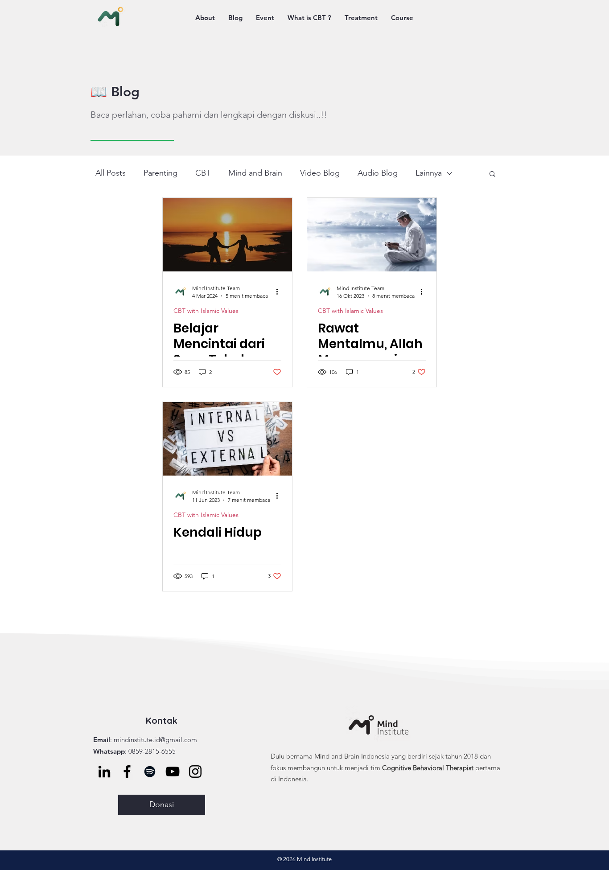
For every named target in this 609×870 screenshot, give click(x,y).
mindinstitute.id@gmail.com (155, 739)
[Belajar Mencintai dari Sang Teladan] (227, 234)
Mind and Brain (255, 173)
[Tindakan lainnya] (280, 291)
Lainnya (429, 173)
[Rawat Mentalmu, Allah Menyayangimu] (371, 234)
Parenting (160, 173)
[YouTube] (172, 771)
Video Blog (320, 173)
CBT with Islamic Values (206, 311)
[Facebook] (127, 771)
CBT (202, 173)
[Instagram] (195, 771)
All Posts (110, 173)
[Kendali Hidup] (227, 439)
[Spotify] (149, 771)
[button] (492, 174)
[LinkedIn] (104, 771)
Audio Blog (378, 173)
